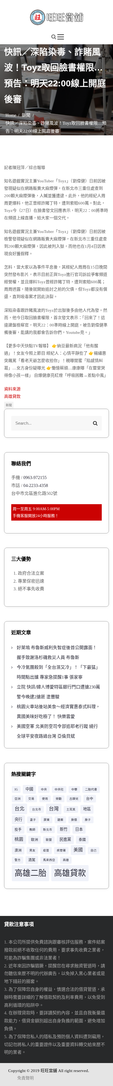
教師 (32, 829)
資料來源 (12, 389)
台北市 (36, 809)
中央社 (59, 789)
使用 (45, 798)
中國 (29, 789)
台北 (19, 808)
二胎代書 (91, 789)
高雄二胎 (30, 873)
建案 (60, 819)
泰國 (82, 840)
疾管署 (61, 850)
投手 (18, 829)
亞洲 (18, 798)
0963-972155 (35, 477)
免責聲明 (25, 1078)
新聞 (9, 405)
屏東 (47, 819)
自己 (94, 850)
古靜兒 (73, 798)
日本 (79, 829)
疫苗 (46, 850)
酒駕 (31, 860)
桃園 (19, 839)
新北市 (47, 829)
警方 (18, 860)
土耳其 (70, 809)
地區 (87, 809)
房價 (74, 819)
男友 (32, 850)
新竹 (63, 829)
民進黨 (65, 839)
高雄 (66, 860)
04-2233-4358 (35, 485)
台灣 (54, 808)
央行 (18, 819)
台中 (89, 799)
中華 (74, 789)
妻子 (33, 819)
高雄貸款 (12, 396)
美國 (78, 850)
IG (16, 789)
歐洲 (34, 840)
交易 (31, 798)
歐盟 (49, 839)
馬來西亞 (49, 860)
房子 (88, 819)
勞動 (59, 798)
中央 (44, 789)
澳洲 (18, 850)
